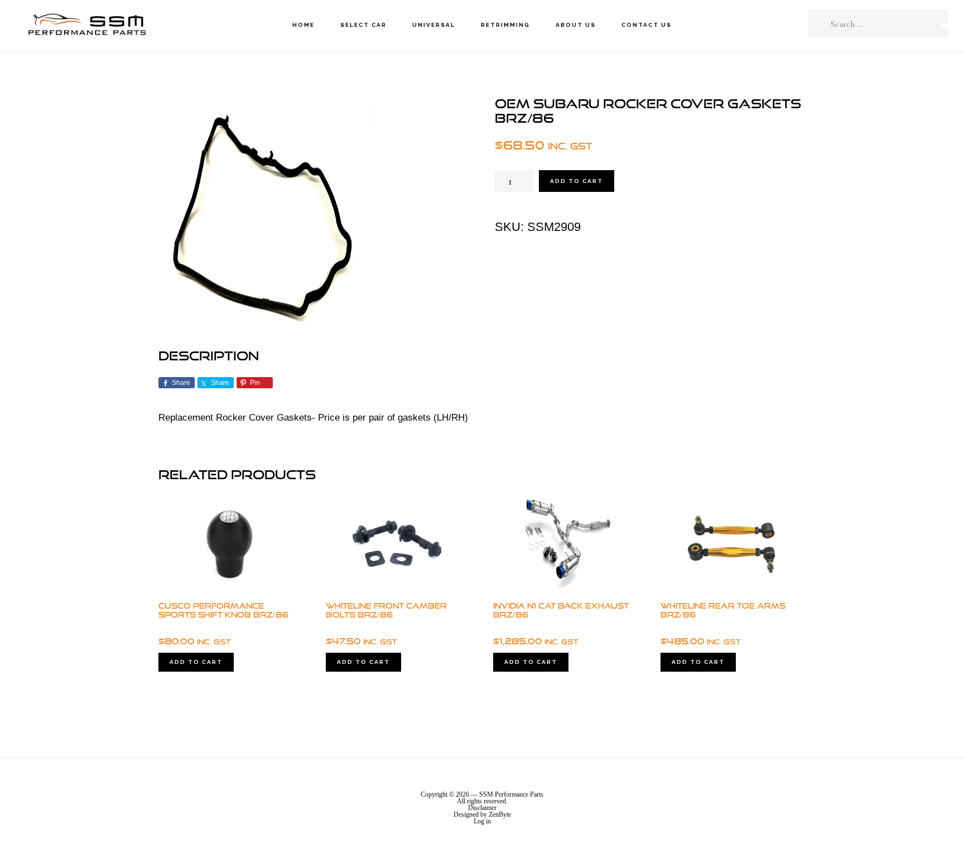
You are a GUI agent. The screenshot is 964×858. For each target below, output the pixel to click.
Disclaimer (482, 808)
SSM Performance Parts (86, 25)
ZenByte (500, 814)
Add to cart (576, 181)
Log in (482, 821)
